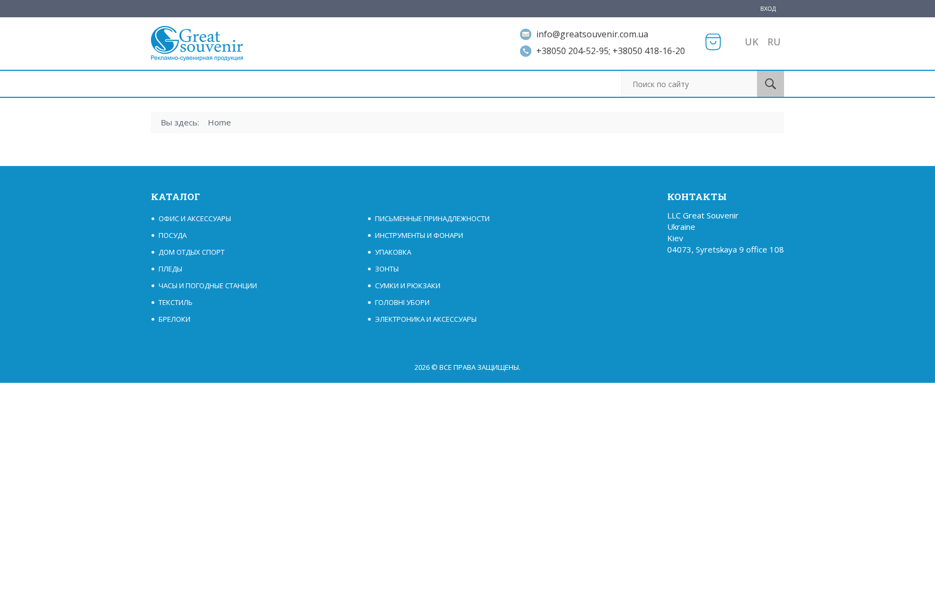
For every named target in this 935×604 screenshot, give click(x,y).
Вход (768, 8)
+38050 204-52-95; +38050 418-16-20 (610, 51)
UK (752, 41)
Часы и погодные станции (208, 285)
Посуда (173, 235)
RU (774, 41)
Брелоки (174, 319)
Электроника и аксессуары (426, 319)
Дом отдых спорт (192, 252)
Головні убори (402, 302)
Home (219, 122)
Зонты (387, 269)
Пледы (170, 269)
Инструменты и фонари (419, 235)
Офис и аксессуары (195, 218)
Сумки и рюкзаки (407, 285)
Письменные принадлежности (432, 218)
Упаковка (393, 252)
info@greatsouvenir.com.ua (592, 34)
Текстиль (176, 302)
